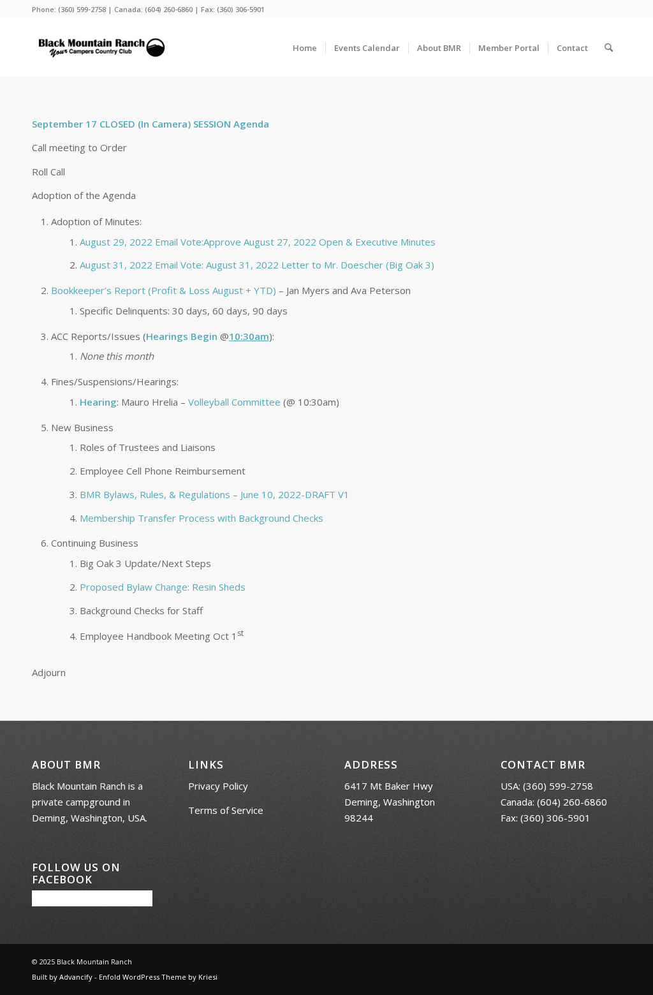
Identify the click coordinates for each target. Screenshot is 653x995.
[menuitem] (304, 48)
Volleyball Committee (234, 401)
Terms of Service (225, 810)
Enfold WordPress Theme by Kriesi (158, 977)
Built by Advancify (62, 977)
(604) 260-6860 (169, 9)
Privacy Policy (218, 785)
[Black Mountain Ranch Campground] (101, 48)
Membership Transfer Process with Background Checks (201, 518)
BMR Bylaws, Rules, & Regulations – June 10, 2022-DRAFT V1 (214, 494)
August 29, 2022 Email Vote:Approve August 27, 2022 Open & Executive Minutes (258, 241)
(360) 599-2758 (82, 9)
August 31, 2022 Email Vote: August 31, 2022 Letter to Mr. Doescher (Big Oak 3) (257, 264)
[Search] (608, 48)
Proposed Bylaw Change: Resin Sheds (163, 586)
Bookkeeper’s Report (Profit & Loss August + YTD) (163, 290)
